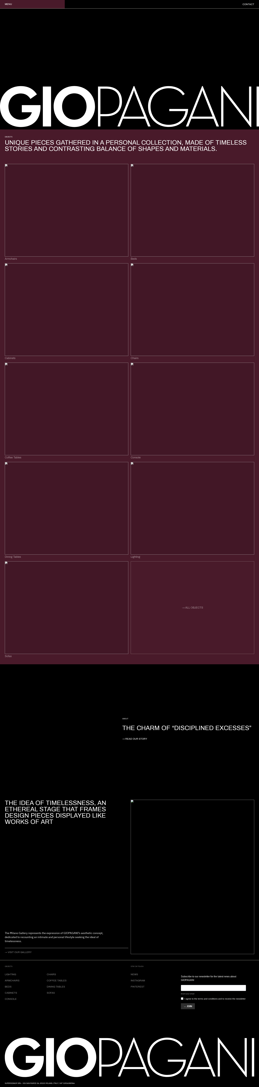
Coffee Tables (57, 980)
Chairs (51, 974)
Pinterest (137, 986)
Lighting (10, 974)
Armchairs (12, 980)
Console (11, 999)
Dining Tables (56, 986)
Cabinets (11, 993)
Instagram (138, 980)
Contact (248, 4)
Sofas (51, 993)
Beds (8, 986)
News (134, 974)
